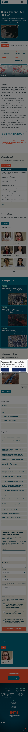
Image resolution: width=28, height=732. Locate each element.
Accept (23, 369)
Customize (5, 369)
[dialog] (14, 366)
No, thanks (16, 369)
